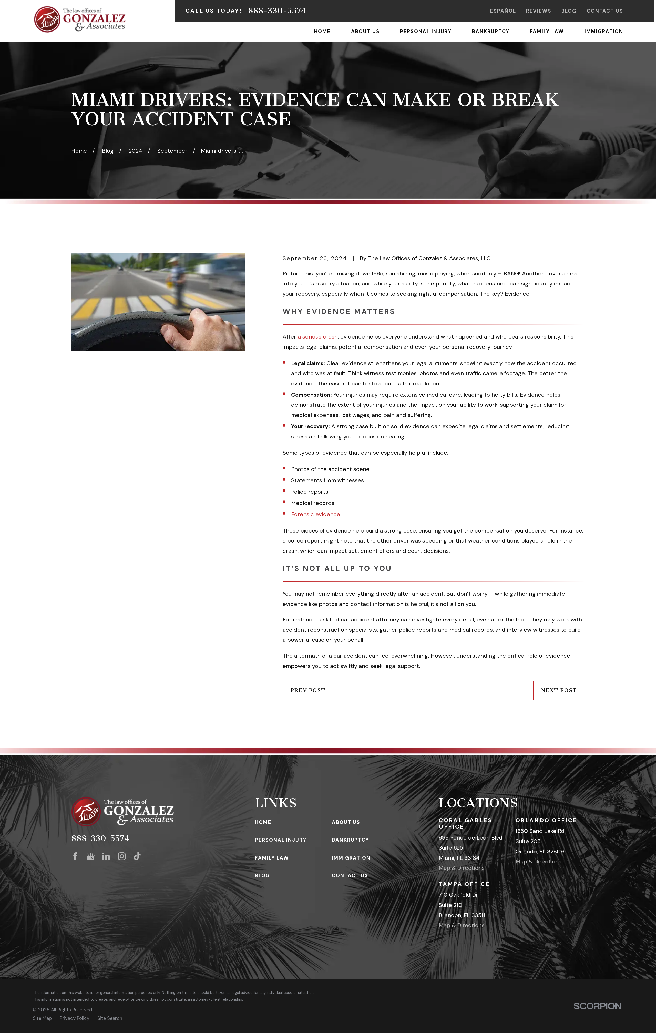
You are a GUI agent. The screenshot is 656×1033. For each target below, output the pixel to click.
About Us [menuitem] (365, 31)
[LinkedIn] (106, 856)
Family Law (272, 858)
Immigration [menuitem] (604, 31)
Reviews (538, 11)
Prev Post (308, 690)
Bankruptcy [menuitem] (490, 31)
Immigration (351, 858)
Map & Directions (462, 868)
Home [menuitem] (322, 31)
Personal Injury (280, 840)
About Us (346, 822)
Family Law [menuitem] (547, 31)
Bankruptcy (350, 840)
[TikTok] (137, 856)
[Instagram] (122, 856)
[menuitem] (42, 1018)
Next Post (559, 690)
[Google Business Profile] (91, 856)
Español (503, 11)
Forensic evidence (315, 514)
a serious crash (318, 336)
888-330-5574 (277, 10)
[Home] (80, 19)
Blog (569, 11)
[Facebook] (75, 856)
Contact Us (605, 11)
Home (263, 822)
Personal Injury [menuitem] (426, 31)
